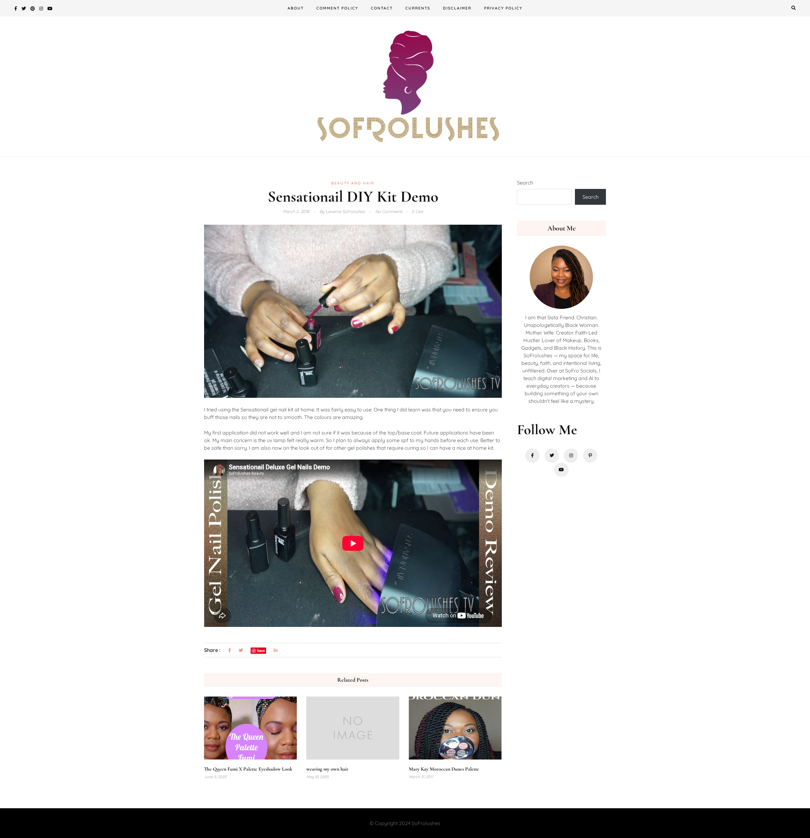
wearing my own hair (327, 769)
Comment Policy (337, 8)
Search (525, 182)
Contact (382, 8)
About (296, 8)
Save (261, 650)
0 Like (417, 211)
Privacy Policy (503, 8)
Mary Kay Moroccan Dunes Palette (444, 769)
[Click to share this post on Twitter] (241, 650)
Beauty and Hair (352, 183)
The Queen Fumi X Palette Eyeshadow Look (248, 769)
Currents (417, 8)
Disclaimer (457, 8)
